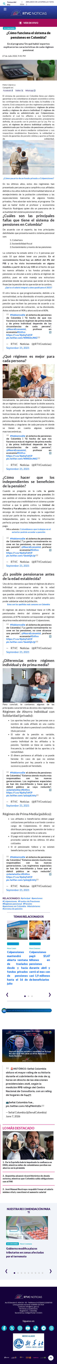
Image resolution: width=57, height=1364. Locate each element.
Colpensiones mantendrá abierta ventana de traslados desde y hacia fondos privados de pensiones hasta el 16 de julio (17, 967)
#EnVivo (21, 332)
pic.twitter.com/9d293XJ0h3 (21, 795)
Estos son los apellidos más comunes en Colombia (28, 604)
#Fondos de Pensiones (29, 901)
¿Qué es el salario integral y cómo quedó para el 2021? (28, 287)
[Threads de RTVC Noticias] (51, 1328)
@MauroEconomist (16, 329)
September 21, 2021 (17, 347)
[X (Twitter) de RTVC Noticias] (12, 1328)
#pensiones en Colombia (14, 906)
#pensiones (37, 898)
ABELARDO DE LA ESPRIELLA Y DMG (40, 2)
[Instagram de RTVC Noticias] (20, 1328)
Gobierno (13, 944)
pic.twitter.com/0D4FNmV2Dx (23, 1106)
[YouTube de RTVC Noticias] (27, 1328)
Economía (9, 28)
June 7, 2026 (13, 1116)
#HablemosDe (17, 315)
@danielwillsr (13, 790)
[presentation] (7, 993)
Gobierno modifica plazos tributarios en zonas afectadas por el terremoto (25, 1252)
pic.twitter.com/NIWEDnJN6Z (22, 338)
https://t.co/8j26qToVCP (19, 335)
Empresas (35, 944)
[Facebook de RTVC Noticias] (4, 1328)
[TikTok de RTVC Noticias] (35, 1328)
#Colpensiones (10, 901)
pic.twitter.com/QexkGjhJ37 (21, 556)
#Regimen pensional (12, 903)
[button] (25, 996)
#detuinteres (33, 906)
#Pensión (27, 903)
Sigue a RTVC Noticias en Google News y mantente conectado (29, 1010)
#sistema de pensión (13, 908)
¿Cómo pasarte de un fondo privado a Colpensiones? (28, 178)
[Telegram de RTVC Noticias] (43, 1328)
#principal (25, 898)
